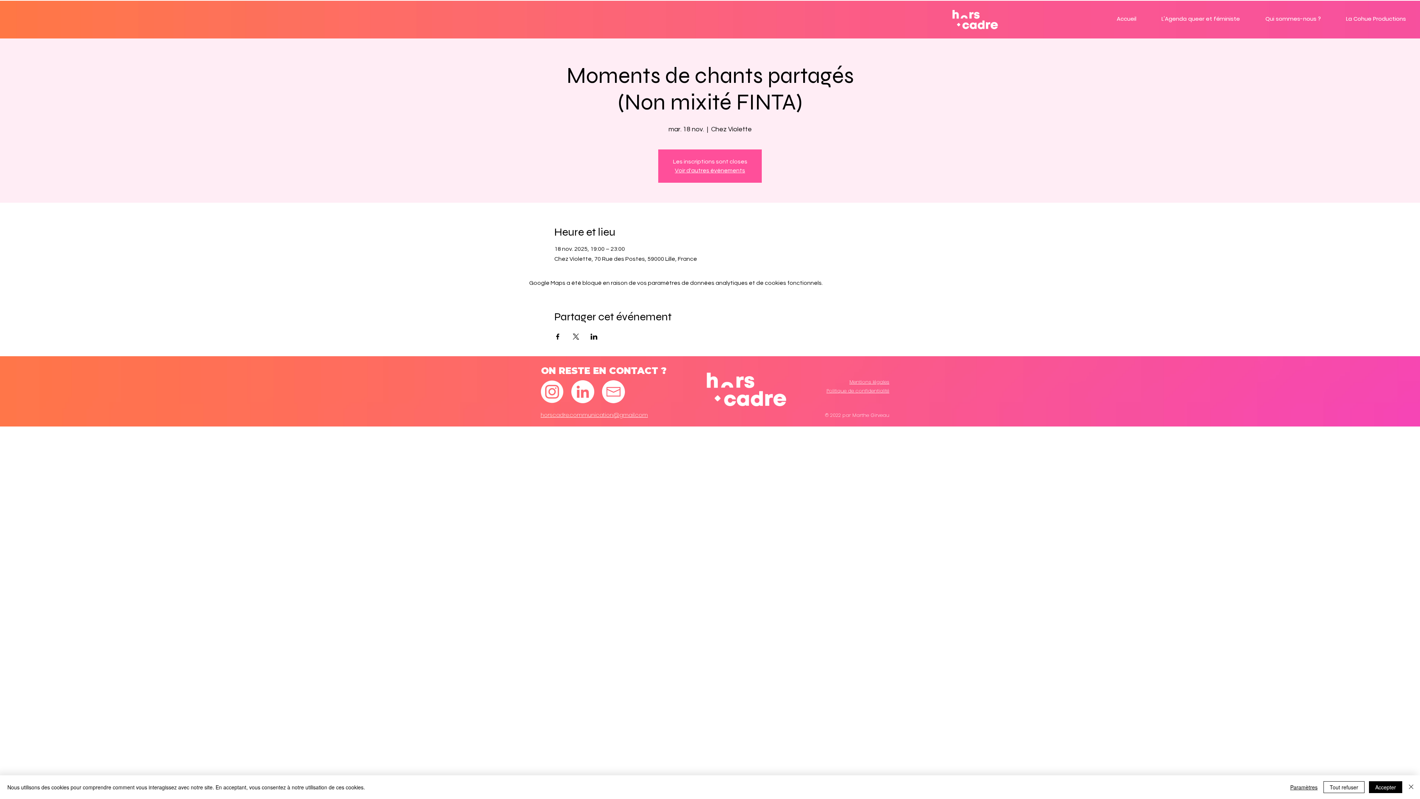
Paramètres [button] (1304, 787)
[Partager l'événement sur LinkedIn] (594, 337)
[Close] (1411, 787)
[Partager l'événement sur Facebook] (557, 337)
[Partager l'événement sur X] (575, 337)
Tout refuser (1344, 787)
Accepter (1385, 787)
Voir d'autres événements (710, 170)
